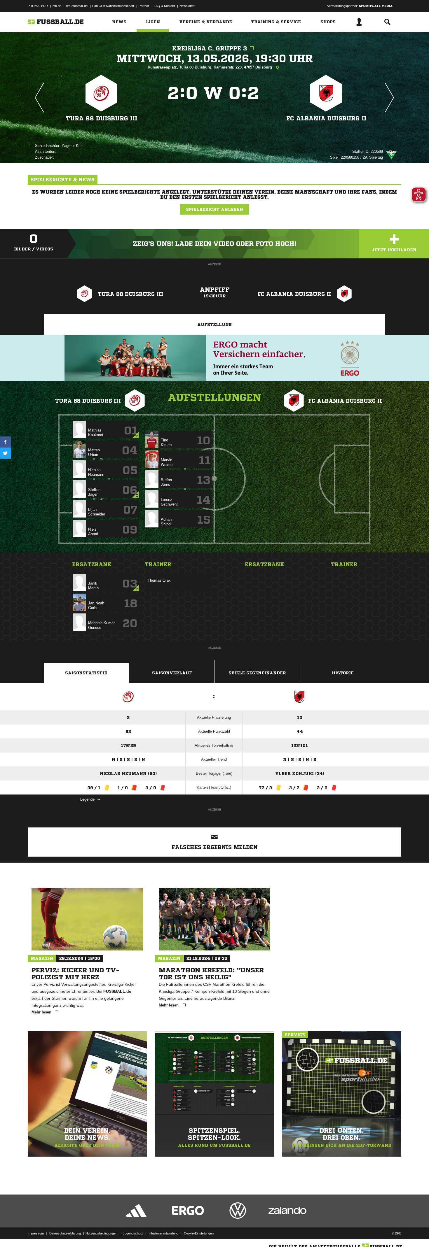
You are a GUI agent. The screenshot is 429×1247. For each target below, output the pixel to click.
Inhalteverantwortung (163, 1233)
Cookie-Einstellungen (199, 1233)
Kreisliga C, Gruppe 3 (209, 48)
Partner (144, 6)
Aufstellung (214, 324)
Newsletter (187, 6)
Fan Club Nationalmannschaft (113, 6)
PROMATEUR (38, 6)
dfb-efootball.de (77, 6)
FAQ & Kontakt (164, 6)
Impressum (36, 1233)
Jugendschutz (133, 1233)
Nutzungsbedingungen (101, 1233)
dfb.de (57, 6)
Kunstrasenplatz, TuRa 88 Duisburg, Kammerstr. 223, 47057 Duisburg (210, 67)
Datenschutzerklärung (65, 1233)
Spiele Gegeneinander (257, 673)
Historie (343, 673)
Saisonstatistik (86, 673)
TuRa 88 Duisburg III (101, 118)
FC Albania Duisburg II (326, 118)
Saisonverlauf (172, 673)
